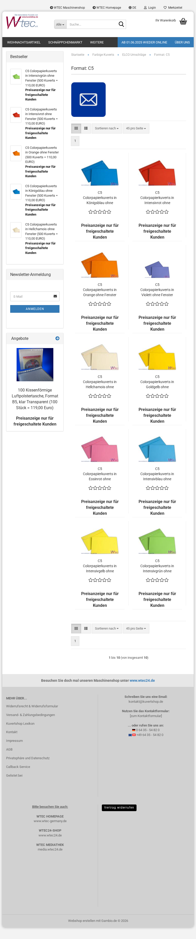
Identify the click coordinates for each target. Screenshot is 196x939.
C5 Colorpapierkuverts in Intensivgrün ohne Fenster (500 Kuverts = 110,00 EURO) (157, 566)
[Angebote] (57, 339)
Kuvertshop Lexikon (20, 723)
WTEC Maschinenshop (69, 7)
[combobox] (107, 128)
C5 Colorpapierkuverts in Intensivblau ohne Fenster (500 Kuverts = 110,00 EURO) (157, 474)
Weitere (97, 42)
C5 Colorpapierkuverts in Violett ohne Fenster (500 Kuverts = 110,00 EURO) (157, 290)
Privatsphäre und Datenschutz (28, 758)
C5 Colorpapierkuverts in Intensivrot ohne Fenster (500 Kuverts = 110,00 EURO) (157, 198)
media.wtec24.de (50, 849)
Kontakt (11, 732)
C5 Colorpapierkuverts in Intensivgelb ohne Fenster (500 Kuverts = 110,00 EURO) (100, 566)
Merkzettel (174, 7)
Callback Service (18, 767)
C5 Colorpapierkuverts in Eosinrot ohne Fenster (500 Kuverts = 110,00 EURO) (100, 474)
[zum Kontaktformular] (146, 716)
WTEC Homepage (108, 7)
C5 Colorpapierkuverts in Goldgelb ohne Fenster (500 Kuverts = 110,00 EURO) (157, 382)
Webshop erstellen (81, 921)
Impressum (14, 741)
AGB (9, 749)
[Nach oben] (182, 931)
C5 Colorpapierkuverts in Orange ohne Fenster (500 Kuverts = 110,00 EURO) (100, 290)
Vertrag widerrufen (119, 807)
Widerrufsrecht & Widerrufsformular (32, 706)
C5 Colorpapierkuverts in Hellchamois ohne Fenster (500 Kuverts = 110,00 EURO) (100, 382)
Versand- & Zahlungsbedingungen (30, 715)
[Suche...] (121, 24)
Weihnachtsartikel (24, 42)
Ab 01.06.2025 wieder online (144, 42)
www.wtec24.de (142, 680)
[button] (132, 8)
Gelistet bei (14, 775)
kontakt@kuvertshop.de (146, 701)
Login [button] (151, 7)
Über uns (182, 42)
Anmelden (35, 309)
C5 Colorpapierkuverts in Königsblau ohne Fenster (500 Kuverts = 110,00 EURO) (100, 198)
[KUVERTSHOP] (26, 22)
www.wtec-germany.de (50, 821)
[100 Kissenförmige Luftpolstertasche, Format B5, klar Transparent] (35, 364)
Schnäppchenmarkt (65, 42)
